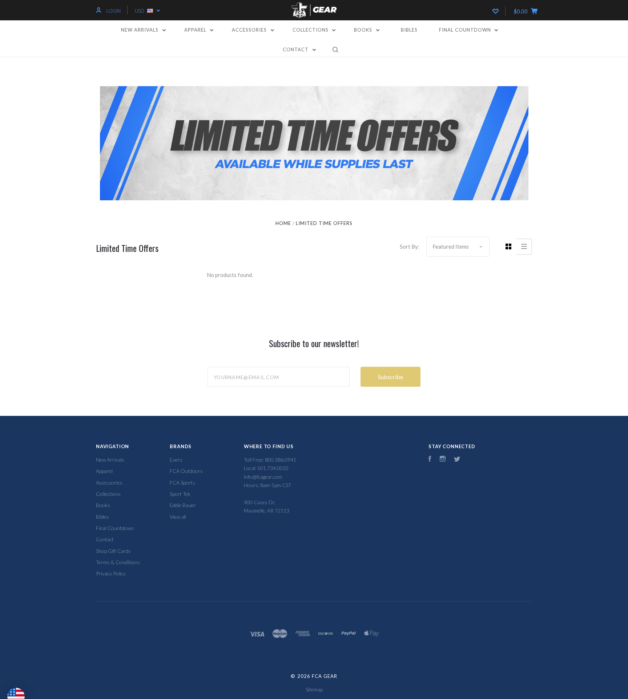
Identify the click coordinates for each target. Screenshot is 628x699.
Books (364, 30)
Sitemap (314, 689)
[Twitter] (457, 460)
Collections (311, 30)
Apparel (196, 30)
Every (176, 460)
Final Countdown (465, 30)
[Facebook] (429, 460)
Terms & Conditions (118, 562)
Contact (296, 49)
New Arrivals (140, 30)
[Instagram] (443, 460)
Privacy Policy (111, 573)
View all (178, 517)
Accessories (250, 30)
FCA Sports (182, 482)
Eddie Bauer (183, 505)
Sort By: (409, 246)
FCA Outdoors (186, 471)
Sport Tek (180, 494)
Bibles (409, 30)
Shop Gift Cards (113, 551)
